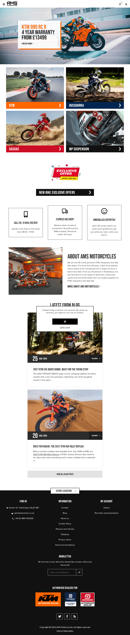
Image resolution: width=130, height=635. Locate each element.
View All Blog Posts (65, 474)
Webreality (68, 631)
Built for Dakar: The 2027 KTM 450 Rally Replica (58, 446)
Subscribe (79, 572)
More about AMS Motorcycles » (84, 286)
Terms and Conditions (65, 544)
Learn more (65, 327)
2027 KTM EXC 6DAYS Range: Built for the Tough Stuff (60, 369)
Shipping (65, 534)
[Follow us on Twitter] (59, 616)
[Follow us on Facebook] (67, 616)
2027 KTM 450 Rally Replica (46, 454)
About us (65, 518)
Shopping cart (121, 3)
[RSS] (75, 616)
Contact (64, 507)
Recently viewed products (106, 513)
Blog (65, 513)
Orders (106, 507)
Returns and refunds (65, 529)
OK (65, 321)
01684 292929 (30, 222)
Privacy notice (65, 539)
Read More (95, 358)
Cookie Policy (65, 523)
